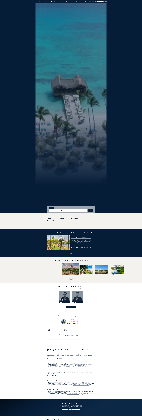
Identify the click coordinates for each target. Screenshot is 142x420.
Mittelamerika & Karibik (66, 214)
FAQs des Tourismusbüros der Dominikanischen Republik (81, 385)
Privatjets (84, 1)
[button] (93, 1)
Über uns (44, 1)
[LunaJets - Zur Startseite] (38, 1)
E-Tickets (60, 365)
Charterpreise (75, 1)
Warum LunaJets (53, 1)
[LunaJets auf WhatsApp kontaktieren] (96, 1)
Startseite (49, 214)
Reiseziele (60, 214)
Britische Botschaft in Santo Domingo (73, 394)
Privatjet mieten (64, 1)
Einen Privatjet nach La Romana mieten (81, 237)
